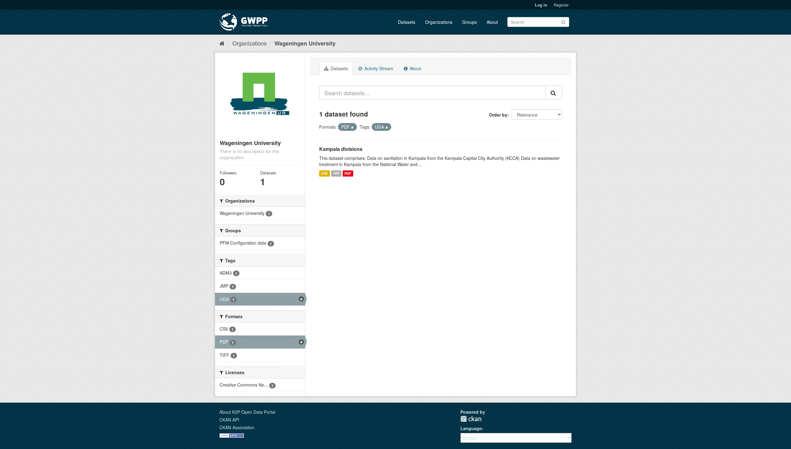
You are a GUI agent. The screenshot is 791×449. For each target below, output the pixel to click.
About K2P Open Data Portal (247, 412)
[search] (553, 93)
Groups (469, 22)
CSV (324, 173)
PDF (348, 173)
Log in (541, 5)
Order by (498, 115)
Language (471, 428)
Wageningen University (305, 43)
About (492, 22)
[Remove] (352, 127)
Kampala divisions (340, 148)
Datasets (406, 22)
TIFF (336, 173)
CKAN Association (237, 427)
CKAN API (229, 420)
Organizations (438, 22)
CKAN (470, 419)
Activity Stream (378, 68)
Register (561, 5)
